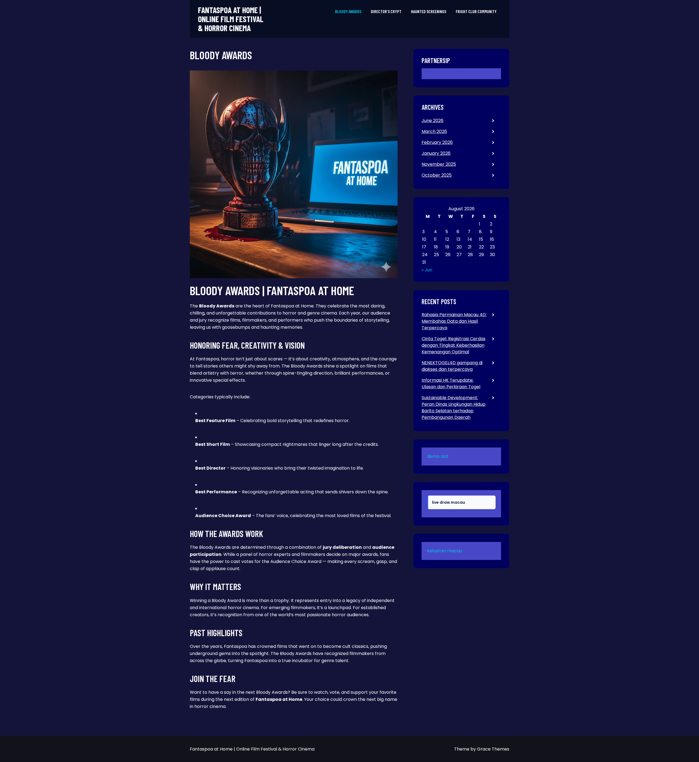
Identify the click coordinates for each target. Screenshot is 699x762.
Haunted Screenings (428, 11)
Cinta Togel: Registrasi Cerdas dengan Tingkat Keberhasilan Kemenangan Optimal (453, 345)
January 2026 (436, 153)
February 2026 (437, 142)
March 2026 (434, 131)
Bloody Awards (348, 11)
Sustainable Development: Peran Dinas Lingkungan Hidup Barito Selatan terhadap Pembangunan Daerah (453, 407)
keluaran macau (444, 551)
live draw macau (448, 502)
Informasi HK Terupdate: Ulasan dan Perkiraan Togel (451, 383)
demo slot (438, 456)
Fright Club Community (476, 11)
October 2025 (437, 175)
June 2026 (432, 120)
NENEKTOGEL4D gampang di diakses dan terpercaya (452, 366)
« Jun (427, 270)
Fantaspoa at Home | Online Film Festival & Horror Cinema (230, 18)
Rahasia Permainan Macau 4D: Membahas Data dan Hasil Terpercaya (454, 321)
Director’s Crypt (386, 11)
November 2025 (439, 164)
